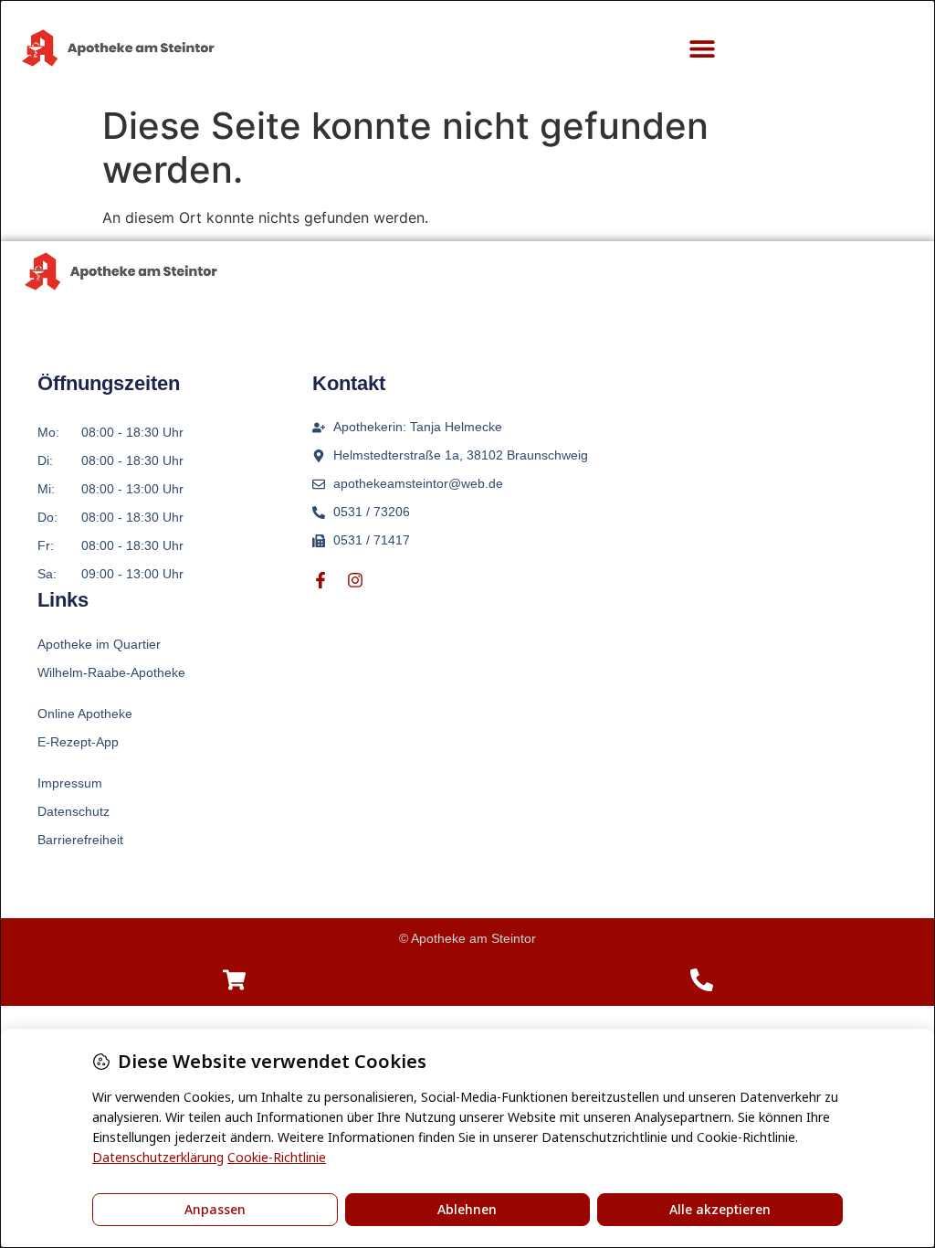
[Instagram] (355, 580)
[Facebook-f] (320, 580)
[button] (702, 48)
